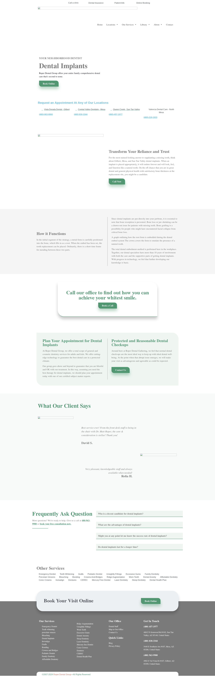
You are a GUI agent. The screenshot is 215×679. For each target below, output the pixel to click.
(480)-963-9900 (46, 114)
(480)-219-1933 (150, 117)
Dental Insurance (96, 3)
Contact (169, 24)
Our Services (128, 24)
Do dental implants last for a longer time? (118, 546)
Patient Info (119, 3)
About (156, 24)
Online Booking (143, 3)
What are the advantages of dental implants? (119, 524)
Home (100, 24)
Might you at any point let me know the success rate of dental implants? (132, 535)
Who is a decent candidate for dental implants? (120, 513)
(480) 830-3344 (80, 114)
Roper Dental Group (62, 674)
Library (143, 24)
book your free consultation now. (55, 523)
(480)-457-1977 (115, 114)
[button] (139, 514)
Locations (110, 24)
